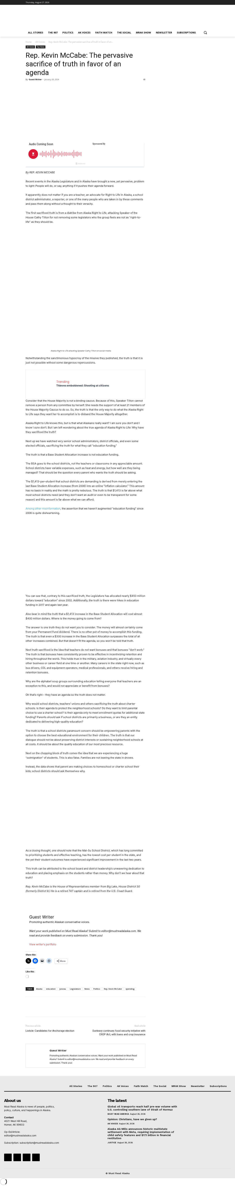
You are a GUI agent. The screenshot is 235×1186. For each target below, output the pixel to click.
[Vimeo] (203, 2)
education (51, 989)
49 (144, 79)
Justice (112, 1142)
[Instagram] (193, 2)
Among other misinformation (43, 508)
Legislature (75, 989)
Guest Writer (35, 79)
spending (130, 989)
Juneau (62, 989)
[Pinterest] (44, 87)
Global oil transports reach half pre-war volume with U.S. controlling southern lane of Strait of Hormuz (142, 1108)
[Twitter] (198, 2)
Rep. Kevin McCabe (113, 989)
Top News (40, 47)
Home (29, 41)
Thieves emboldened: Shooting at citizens (82, 385)
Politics (96, 989)
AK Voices (40, 41)
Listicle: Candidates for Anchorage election (50, 1030)
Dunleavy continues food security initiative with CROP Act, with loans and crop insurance (119, 1032)
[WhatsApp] (52, 87)
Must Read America (118, 1114)
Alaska (39, 989)
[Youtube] (207, 2)
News (87, 989)
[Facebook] (188, 2)
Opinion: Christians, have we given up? (132, 1119)
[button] (205, 32)
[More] (61, 87)
